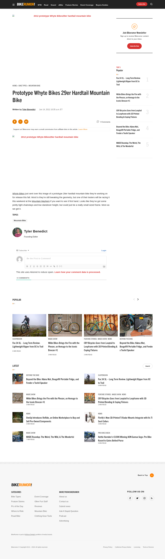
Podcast (62, 516)
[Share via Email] (26, 121)
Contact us (63, 501)
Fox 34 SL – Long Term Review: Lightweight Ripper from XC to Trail (128, 81)
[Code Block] (51, 266)
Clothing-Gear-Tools (43, 516)
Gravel (53, 5)
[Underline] (34, 266)
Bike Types (16, 497)
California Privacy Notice (123, 547)
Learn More (82, 129)
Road (46, 5)
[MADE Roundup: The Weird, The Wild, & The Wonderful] (17, 436)
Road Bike (15, 516)
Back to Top (143, 475)
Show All (147, 366)
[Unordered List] (44, 266)
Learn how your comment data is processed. (77, 272)
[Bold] (27, 266)
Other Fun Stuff (41, 501)
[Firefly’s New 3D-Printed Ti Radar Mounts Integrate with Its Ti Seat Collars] (89, 417)
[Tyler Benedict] (17, 233)
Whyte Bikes (18, 193)
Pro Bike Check (104, 433)
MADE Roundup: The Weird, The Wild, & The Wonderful (50, 436)
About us (63, 497)
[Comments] (98, 122)
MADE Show (52, 339)
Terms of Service (148, 547)
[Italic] (30, 266)
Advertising (64, 521)
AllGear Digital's (30, 534)
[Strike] (37, 266)
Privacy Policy (107, 547)
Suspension (17, 339)
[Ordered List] (40, 266)
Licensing (137, 547)
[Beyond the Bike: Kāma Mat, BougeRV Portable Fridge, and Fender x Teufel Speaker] (137, 325)
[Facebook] (129, 497)
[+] (60, 266)
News (110, 339)
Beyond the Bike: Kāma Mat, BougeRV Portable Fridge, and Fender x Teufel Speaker (128, 129)
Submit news (64, 506)
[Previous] (134, 299)
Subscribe (141, 4)
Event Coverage (86, 5)
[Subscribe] (151, 497)
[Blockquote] (47, 266)
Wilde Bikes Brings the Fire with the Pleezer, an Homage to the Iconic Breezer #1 (128, 97)
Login (103, 250)
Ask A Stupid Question (68, 511)
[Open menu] (13, 5)
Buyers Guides (102, 5)
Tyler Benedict (28, 109)
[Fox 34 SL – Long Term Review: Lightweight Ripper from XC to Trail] (29, 325)
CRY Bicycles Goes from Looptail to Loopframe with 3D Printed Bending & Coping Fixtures (129, 113)
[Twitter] (136, 497)
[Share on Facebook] (14, 121)
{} (57, 266)
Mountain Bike (20, 220)
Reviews (38, 506)
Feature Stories (71, 5)
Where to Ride (17, 511)
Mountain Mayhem (41, 201)
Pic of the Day (17, 506)
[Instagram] (144, 497)
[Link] (54, 266)
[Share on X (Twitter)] (20, 121)
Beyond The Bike (126, 339)
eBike (60, 5)
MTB (40, 5)
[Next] (138, 299)
